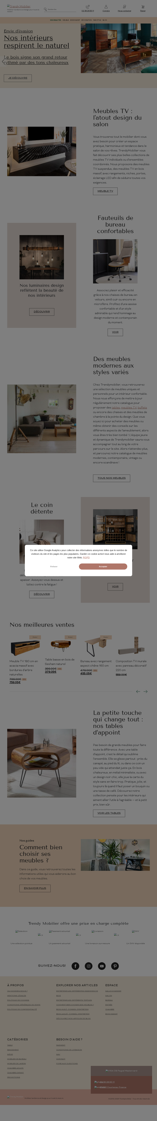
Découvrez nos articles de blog (73, 1019)
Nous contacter (124, 11)
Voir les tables (109, 813)
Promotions (13, 1077)
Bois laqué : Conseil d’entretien (72, 1014)
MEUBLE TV (105, 191)
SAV (58, 1055)
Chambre (109, 1009)
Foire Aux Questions (67, 1064)
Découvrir (42, 311)
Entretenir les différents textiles (74, 1000)
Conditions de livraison (69, 1050)
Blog (105, 20)
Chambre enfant (15, 1073)
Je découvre (17, 83)
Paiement (60, 1045)
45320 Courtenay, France (113, 1087)
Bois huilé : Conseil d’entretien (72, 1009)
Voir (115, 332)
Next (145, 691)
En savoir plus (35, 888)
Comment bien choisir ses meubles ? (75, 1005)
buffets (142, 408)
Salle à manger (113, 991)
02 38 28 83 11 (88, 11)
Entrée (108, 1005)
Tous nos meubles (112, 478)
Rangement (13, 1050)
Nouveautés (55, 20)
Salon (108, 996)
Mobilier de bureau (16, 1059)
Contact (60, 1059)
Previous (138, 691)
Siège (10, 1055)
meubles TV (128, 408)
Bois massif (111, 1014)
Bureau (109, 1000)
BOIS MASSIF (75, 20)
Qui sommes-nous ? (17, 991)
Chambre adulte (15, 1068)
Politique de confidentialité (22, 1009)
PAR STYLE (97, 20)
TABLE (10, 1045)
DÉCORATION (86, 20)
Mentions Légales (16, 996)
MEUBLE (66, 20)
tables (116, 408)
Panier (143, 11)
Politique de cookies (18, 1000)
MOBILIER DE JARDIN (16, 1064)
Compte (106, 11)
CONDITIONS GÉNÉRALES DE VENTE (23, 1005)
